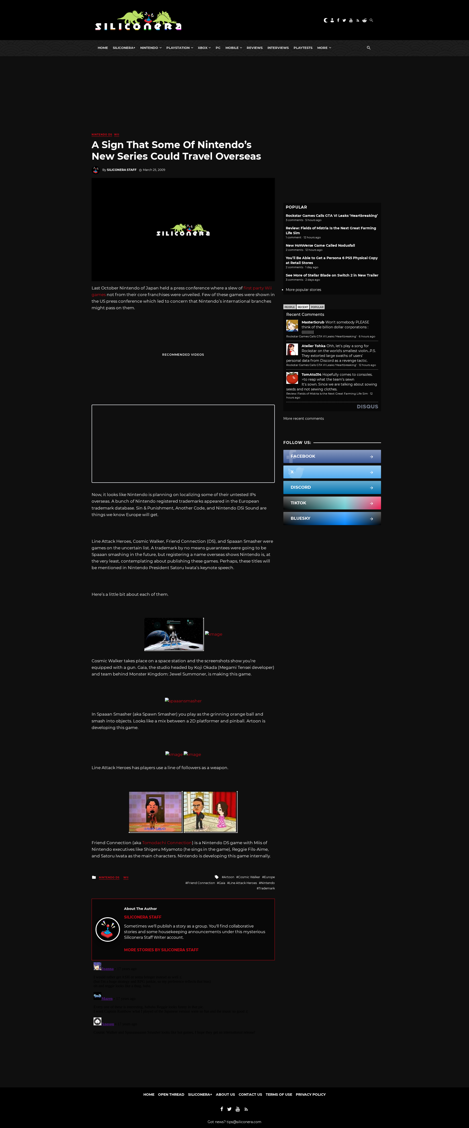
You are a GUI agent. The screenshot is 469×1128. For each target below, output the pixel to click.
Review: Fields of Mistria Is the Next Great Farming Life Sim (327, 393)
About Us (225, 1094)
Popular (317, 307)
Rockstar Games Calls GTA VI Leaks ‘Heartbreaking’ (332, 215)
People (290, 307)
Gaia (222, 883)
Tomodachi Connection (167, 842)
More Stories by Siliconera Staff (161, 950)
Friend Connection (201, 883)
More (322, 48)
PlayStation (178, 48)
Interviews (278, 48)
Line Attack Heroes (243, 883)
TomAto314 (311, 374)
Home (103, 48)
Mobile (232, 48)
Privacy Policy (311, 1094)
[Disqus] (183, 1021)
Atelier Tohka (314, 346)
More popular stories (303, 290)
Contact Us (250, 1094)
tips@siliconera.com (244, 1122)
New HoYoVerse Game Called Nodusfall (320, 245)
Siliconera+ (124, 48)
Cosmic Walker (249, 877)
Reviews (255, 48)
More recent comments (303, 418)
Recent (303, 307)
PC (218, 48)
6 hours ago (367, 336)
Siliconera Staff (122, 170)
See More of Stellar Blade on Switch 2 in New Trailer (332, 275)
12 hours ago (367, 365)
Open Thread (171, 1094)
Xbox (202, 48)
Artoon (229, 877)
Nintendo (149, 48)
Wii (116, 134)
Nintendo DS (102, 134)
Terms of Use (279, 1094)
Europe (269, 877)
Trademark (267, 888)
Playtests (303, 48)
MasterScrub (313, 322)
